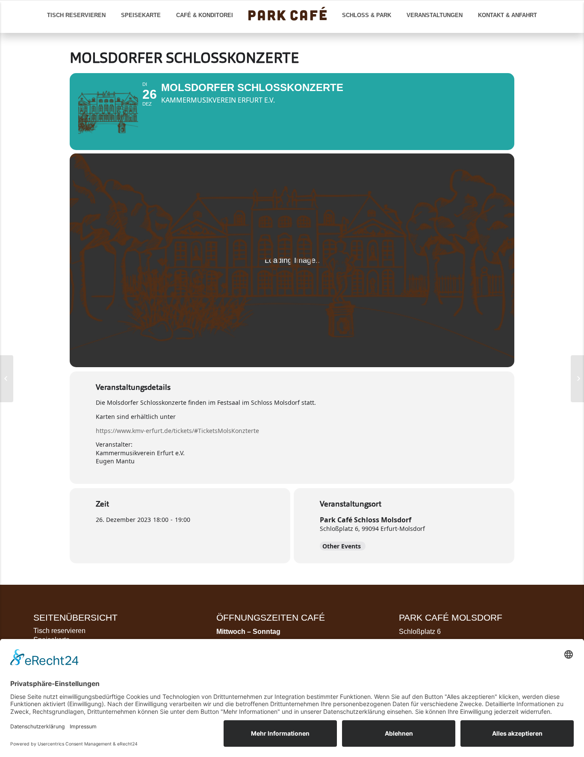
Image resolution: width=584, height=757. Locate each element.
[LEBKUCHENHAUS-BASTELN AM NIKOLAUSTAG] (6, 378)
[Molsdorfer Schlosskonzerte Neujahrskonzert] (577, 378)
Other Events (341, 546)
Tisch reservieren (59, 630)
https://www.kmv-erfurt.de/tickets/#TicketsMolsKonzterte (177, 431)
